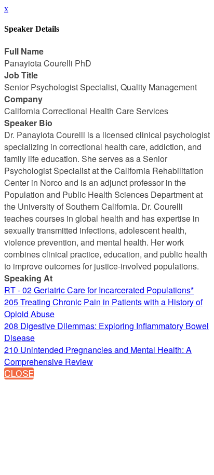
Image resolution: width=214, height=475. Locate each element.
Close (19, 373)
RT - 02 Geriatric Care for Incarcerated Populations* (99, 290)
